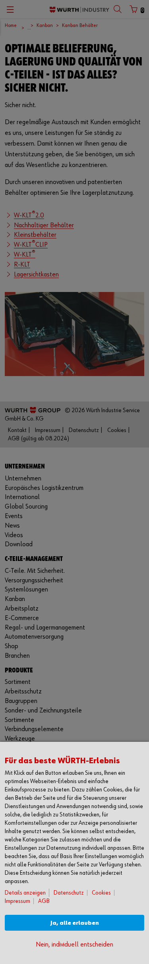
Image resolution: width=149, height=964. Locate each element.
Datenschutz (69, 893)
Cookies (101, 893)
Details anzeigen (25, 893)
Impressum (17, 901)
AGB (44, 901)
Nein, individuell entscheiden (74, 944)
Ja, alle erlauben (74, 923)
